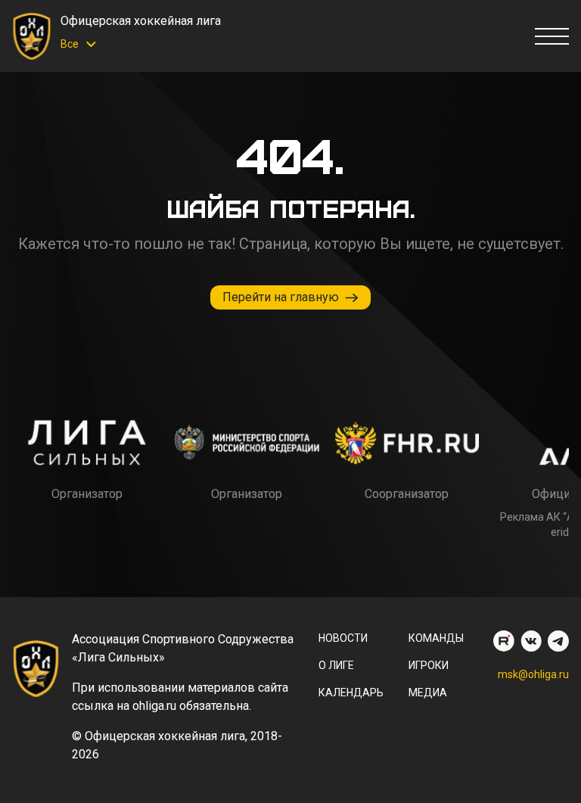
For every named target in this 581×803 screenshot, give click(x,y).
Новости (343, 638)
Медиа (428, 692)
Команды (436, 638)
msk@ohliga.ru (533, 674)
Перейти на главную (280, 297)
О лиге (336, 665)
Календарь (351, 692)
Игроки (429, 665)
